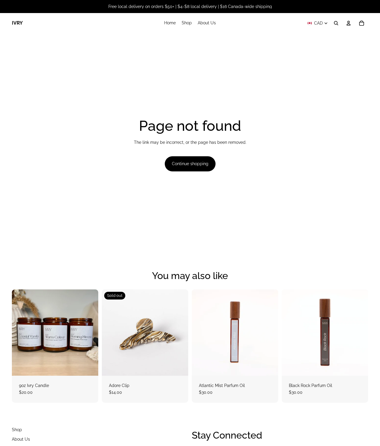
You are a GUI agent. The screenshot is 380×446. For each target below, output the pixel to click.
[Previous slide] (111, 332)
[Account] (348, 23)
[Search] (336, 23)
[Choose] (89, 366)
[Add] (269, 366)
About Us (21, 439)
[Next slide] (179, 332)
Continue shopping (190, 163)
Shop (17, 429)
